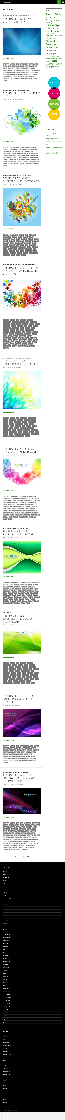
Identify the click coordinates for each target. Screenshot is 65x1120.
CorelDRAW (12, 68)
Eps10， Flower (30, 330)
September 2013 (7, 937)
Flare (19, 673)
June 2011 (5, 1016)
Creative (35, 153)
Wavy (18, 849)
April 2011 (5, 1022)
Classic (35, 584)
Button (4, 883)
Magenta (10, 839)
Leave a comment (20, 25)
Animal (4, 874)
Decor (35, 326)
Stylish (6, 434)
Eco (36, 588)
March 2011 (6, 1025)
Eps (24, 70)
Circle (5, 151)
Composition (7, 153)
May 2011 (5, 1019)
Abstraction (14, 234)
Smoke (35, 843)
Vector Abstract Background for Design (21, 362)
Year (5, 165)
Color (23, 151)
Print (30, 340)
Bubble (31, 236)
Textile (24, 344)
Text (27, 845)
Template (6, 78)
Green (27, 157)
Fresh (15, 157)
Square (31, 432)
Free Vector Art (24, 15)
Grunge (6, 334)
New (5, 596)
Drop (33, 328)
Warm (33, 760)
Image (5, 74)
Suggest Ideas (6, 1042)
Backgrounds (24, 746)
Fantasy (6, 332)
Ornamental (7, 338)
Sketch (23, 342)
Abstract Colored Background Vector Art (21, 180)
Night (5, 841)
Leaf (5, 336)
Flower (18, 332)
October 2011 (6, 1003)
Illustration (25, 72)
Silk (26, 843)
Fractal (6, 835)
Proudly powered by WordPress (10, 1110)
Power (35, 74)
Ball (14, 498)
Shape (17, 342)
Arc (18, 823)
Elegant (6, 70)
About (4, 1085)
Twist (30, 600)
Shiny (25, 76)
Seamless (5, 917)
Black (31, 64)
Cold (5, 68)
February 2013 (6, 958)
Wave (35, 78)
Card (35, 149)
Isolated (35, 246)
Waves (5, 762)
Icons (4, 902)
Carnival (18, 324)
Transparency (26, 434)
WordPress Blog (7, 1051)
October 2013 (6, 934)
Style (37, 161)
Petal (26, 338)
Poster (14, 161)
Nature (36, 159)
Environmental (26, 671)
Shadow (37, 596)
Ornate (15, 338)
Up (10, 516)
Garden (29, 332)
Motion (18, 512)
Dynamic (30, 588)
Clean (18, 238)
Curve (18, 15)
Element (12, 70)
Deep (19, 750)
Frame (33, 70)
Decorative (27, 242)
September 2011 (7, 1007)
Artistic (23, 320)
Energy (19, 70)
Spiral (28, 342)
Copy (5, 504)
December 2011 (7, 997)
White (33, 683)
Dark (10, 588)
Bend (11, 584)
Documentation (7, 1036)
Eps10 (30, 155)
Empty (17, 833)
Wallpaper (6, 254)
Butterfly (6, 324)
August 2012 (6, 973)
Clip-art (28, 66)
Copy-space (7, 829)
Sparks (26, 161)
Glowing (6, 675)
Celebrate (6, 238)
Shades (31, 596)
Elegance (36, 750)
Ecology (14, 590)
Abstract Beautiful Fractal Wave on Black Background (20, 778)
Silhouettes (5, 920)
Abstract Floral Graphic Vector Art (21, 94)
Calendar (28, 149)
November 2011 (7, 1000)
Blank (11, 149)
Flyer (5, 592)
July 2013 (5, 943)
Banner (6, 149)
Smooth (31, 76)
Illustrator (34, 72)
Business (6, 500)
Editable (6, 330)
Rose (12, 342)
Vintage (28, 436)
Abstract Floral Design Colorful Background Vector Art (20, 270)
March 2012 (6, 988)
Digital (33, 68)
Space (22, 250)
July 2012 (5, 976)
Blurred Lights (12, 66)
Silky (30, 843)
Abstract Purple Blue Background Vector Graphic (19, 699)
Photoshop (28, 74)
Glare (5, 72)
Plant (10, 340)
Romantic (6, 342)
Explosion (6, 673)
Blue (36, 64)
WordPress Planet (7, 1054)
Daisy (30, 326)
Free (39, 70)
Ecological (7, 590)
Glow (36, 673)
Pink (35, 248)
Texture (13, 78)
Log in (4, 1065)
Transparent (14, 163)
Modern (21, 248)
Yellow (23, 254)
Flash (23, 752)
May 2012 (5, 982)
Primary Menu (63, 2)
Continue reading (8, 58)
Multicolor (23, 336)
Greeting (17, 72)
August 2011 (6, 1010)
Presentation (7, 76)
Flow (28, 70)
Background (12, 15)
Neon (36, 839)
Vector (19, 78)
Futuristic (32, 244)
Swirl (11, 344)
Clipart (34, 66)
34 (23, 856)
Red (18, 250)
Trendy (19, 252)
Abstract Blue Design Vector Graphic (19, 20)
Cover (29, 153)
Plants (4, 914)
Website (6, 348)
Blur (5, 66)
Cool (33, 502)
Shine (20, 76)
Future (33, 752)
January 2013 (6, 961)
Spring (31, 161)
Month (30, 159)
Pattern (21, 338)
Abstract (5, 15)
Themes (5, 1048)
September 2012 (7, 970)
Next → (29, 856)
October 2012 (6, 967)
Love (10, 336)
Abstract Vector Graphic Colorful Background (21, 450)
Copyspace (14, 829)
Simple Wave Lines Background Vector (18, 533)
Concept (15, 153)
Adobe (12, 64)
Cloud (36, 238)
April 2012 (5, 985)
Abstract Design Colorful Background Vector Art (52, 139)
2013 (5, 582)
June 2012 (5, 979)
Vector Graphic (28, 78)
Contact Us (5, 1088)
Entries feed (6, 1068)
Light (16, 74)
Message (17, 839)
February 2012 (6, 991)
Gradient (37, 835)
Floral (18, 90)
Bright (25, 236)
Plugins (4, 1039)
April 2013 (5, 952)
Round (15, 76)
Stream (22, 598)
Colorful (30, 151)
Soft (5, 845)
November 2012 (7, 964)
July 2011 (5, 1013)
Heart (11, 334)
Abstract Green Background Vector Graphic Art (18, 618)
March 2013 (6, 955)
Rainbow (12, 250)
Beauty (22, 322)
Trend (19, 600)
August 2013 (6, 940)
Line (21, 74)
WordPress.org (6, 1074)
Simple (11, 598)
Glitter (11, 72)
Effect (12, 426)
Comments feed (7, 1071)
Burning (21, 664)
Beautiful (15, 322)
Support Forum (7, 1045)
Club (18, 827)
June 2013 (5, 946)
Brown (37, 746)
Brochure (21, 66)
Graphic (21, 157)
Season (20, 161)
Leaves (19, 159)
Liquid (15, 248)
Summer (6, 344)
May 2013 (5, 949)
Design (27, 68)
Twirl (5, 436)
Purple (5, 250)
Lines (33, 756)
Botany (22, 149)
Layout (11, 74)
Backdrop (23, 147)
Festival (5, 892)
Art (18, 64)
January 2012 (6, 994)
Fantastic (16, 752)
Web (5, 80)
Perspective (19, 841)
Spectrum (28, 250)
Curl (25, 326)
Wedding (5, 923)
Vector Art (6, 2)
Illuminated (26, 675)
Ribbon (15, 843)
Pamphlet (26, 430)
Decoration (20, 68)
